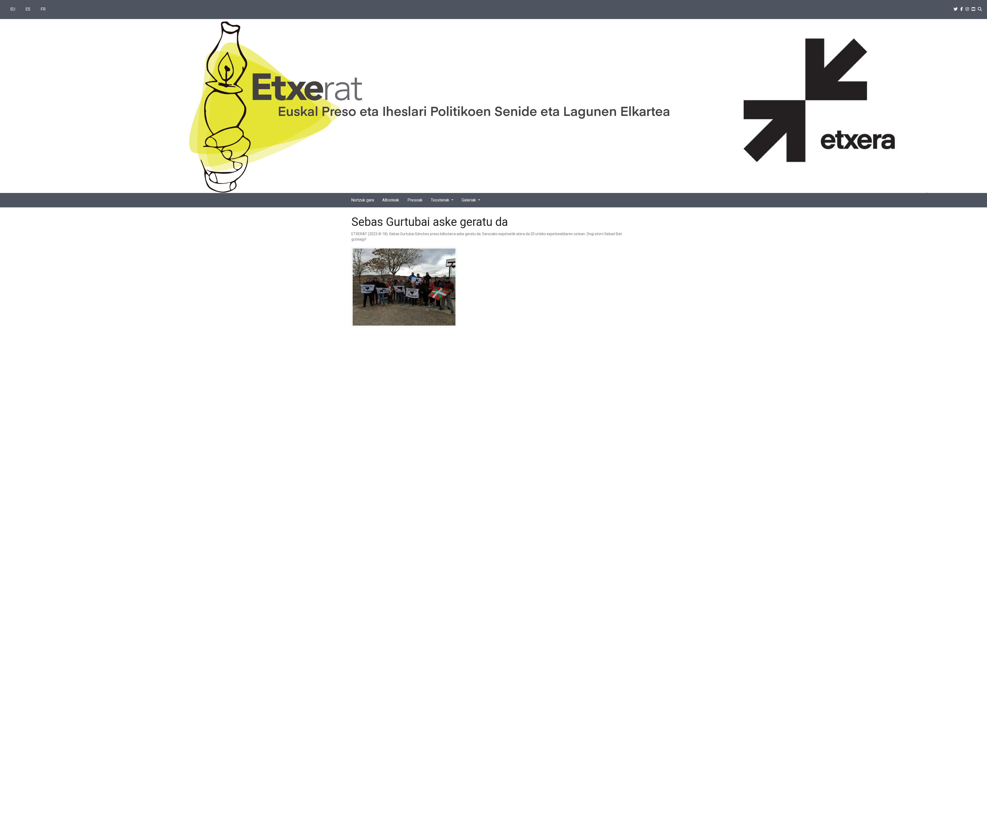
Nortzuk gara (362, 200)
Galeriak (469, 200)
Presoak (415, 200)
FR (43, 9)
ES (27, 9)
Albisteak (390, 200)
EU (12, 9)
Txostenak (440, 200)
